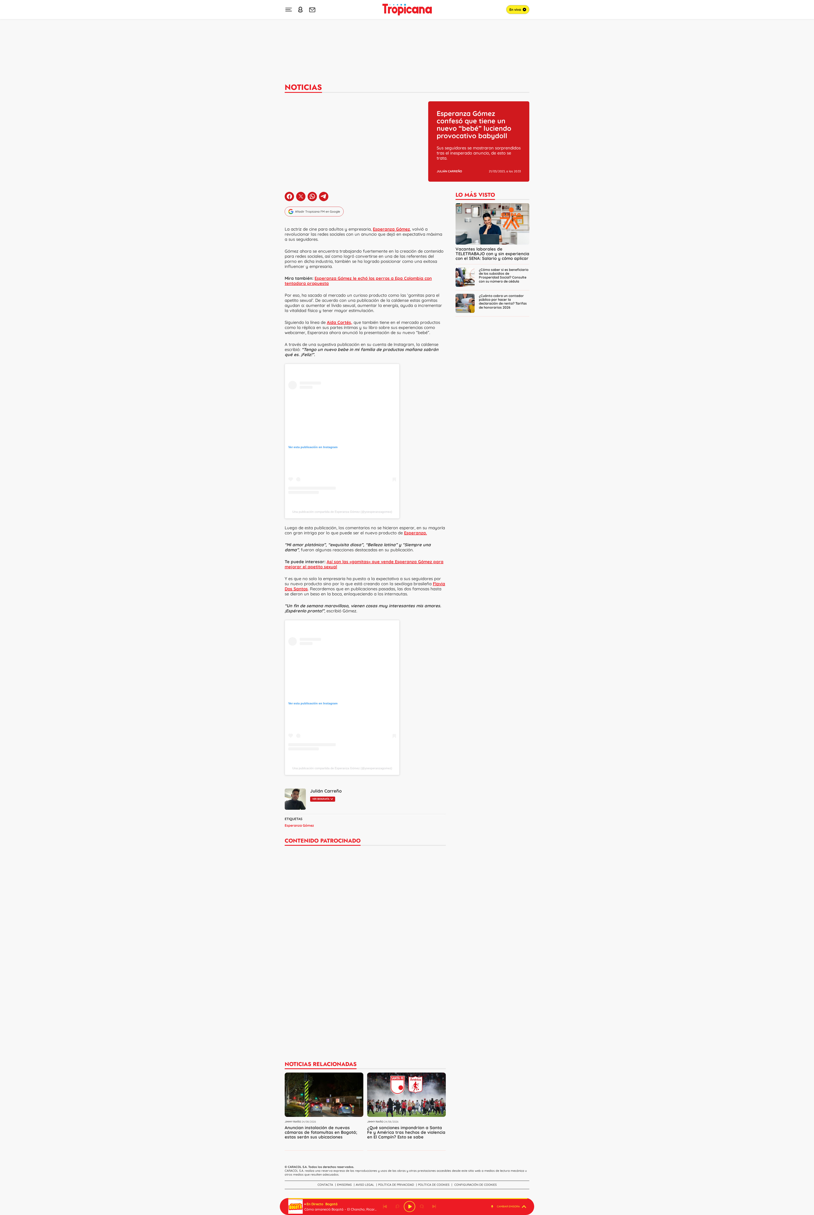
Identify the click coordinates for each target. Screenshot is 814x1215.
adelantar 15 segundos (422, 1206)
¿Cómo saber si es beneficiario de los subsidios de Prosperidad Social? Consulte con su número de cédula (503, 275)
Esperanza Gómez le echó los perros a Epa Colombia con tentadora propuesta (358, 281)
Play (409, 1206)
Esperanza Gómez (299, 825)
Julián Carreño (449, 171)
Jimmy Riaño (293, 1121)
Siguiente (434, 1206)
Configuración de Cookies (475, 1185)
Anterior (385, 1206)
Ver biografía (320, 798)
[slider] (407, 1198)
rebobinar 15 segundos (397, 1206)
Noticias (303, 87)
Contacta (325, 1185)
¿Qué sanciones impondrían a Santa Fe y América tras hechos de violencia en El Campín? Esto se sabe (406, 1132)
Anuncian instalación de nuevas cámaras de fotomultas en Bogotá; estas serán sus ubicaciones (321, 1132)
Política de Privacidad (396, 1185)
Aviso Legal (365, 1185)
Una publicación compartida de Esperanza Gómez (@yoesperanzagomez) (342, 511)
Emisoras (344, 1185)
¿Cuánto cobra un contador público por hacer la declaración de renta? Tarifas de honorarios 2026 (503, 301)
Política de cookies (433, 1185)
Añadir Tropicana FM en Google (317, 211)
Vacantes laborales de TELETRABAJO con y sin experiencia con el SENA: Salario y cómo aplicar (492, 253)
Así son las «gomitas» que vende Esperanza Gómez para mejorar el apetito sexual (364, 564)
